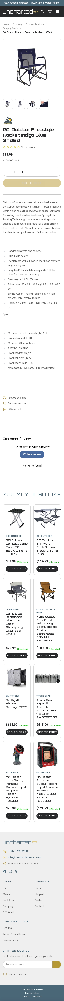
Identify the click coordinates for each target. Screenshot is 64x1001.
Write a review (32, 454)
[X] (16, 871)
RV (4, 888)
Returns (7, 928)
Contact (39, 906)
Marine (7, 894)
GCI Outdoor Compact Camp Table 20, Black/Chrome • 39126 (17, 547)
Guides (38, 900)
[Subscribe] (56, 964)
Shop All (39, 894)
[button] (11, 147)
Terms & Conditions (14, 934)
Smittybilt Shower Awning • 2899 (16, 704)
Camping (17, 24)
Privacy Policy (10, 940)
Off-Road (8, 912)
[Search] (42, 11)
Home (6, 24)
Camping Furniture (35, 24)
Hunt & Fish (9, 900)
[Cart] (49, 11)
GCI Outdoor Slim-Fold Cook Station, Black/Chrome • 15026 (47, 547)
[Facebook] (4, 871)
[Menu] (57, 11)
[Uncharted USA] (20, 11)
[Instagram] (10, 871)
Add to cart (17, 569)
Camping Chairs (10, 28)
